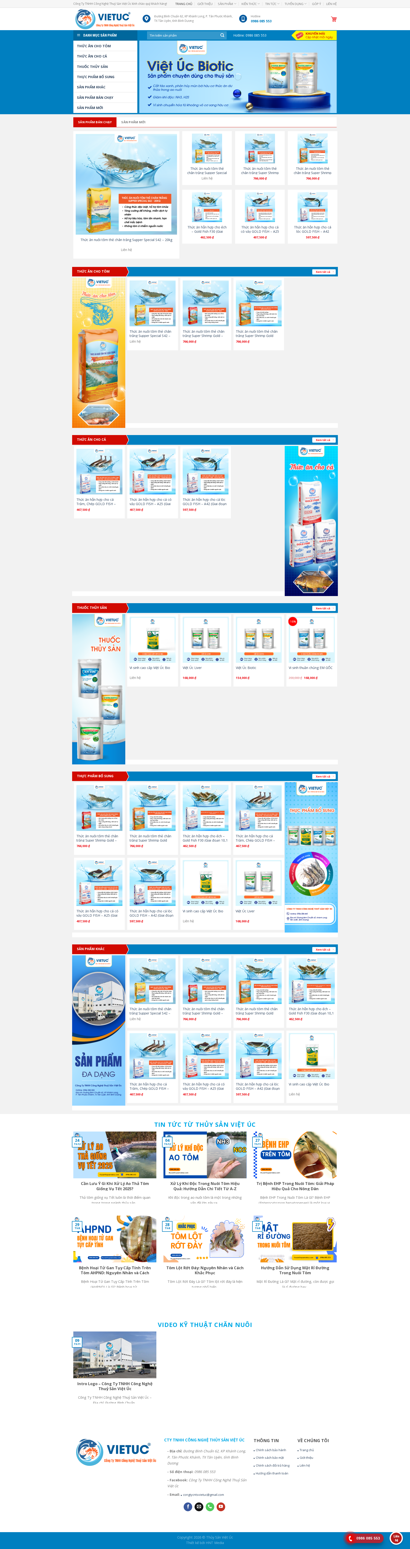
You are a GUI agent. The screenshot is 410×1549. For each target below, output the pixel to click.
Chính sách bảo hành (271, 1450)
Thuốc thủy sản (92, 66)
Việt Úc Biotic (246, 668)
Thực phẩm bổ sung (95, 77)
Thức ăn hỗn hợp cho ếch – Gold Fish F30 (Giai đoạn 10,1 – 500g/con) (207, 231)
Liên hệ (331, 4)
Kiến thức (249, 4)
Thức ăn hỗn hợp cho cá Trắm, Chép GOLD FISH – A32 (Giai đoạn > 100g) (96, 503)
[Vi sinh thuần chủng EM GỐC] (312, 640)
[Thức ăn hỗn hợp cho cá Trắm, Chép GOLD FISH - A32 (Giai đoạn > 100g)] (99, 472)
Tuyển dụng (294, 4)
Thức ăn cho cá (92, 56)
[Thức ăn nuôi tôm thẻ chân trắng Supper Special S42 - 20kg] (126, 184)
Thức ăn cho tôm (94, 46)
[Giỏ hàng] (334, 19)
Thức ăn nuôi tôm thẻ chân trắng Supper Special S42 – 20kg (126, 240)
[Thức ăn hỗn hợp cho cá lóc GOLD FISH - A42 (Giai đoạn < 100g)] (206, 472)
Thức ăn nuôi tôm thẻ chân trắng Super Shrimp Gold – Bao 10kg (260, 172)
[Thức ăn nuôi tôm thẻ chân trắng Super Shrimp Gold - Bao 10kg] (206, 303)
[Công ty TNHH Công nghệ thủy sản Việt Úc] (104, 19)
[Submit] (222, 35)
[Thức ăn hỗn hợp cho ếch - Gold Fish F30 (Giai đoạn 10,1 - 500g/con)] (206, 808)
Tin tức (270, 4)
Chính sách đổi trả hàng (272, 1465)
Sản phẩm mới (90, 107)
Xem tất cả (323, 272)
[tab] (94, 122)
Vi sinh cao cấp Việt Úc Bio (150, 668)
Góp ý (316, 4)
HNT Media (215, 1542)
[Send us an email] (199, 1506)
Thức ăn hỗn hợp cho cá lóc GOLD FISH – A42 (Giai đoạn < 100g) (312, 231)
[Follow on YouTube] (221, 1506)
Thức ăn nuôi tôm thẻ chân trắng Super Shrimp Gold (312, 172)
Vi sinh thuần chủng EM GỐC (311, 668)
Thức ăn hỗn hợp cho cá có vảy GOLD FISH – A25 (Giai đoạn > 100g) (260, 231)
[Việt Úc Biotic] (259, 640)
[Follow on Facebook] (188, 1506)
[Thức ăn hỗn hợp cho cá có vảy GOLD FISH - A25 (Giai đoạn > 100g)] (153, 472)
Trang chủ (183, 4)
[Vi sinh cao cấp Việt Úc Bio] (153, 640)
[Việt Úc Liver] (206, 640)
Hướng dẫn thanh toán (272, 1473)
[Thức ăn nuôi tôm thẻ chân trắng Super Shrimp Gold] (259, 303)
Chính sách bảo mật (270, 1457)
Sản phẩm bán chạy (95, 97)
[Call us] (210, 1506)
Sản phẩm (225, 4)
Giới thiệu (205, 4)
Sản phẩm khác (91, 87)
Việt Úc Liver (192, 668)
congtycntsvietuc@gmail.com (203, 1494)
